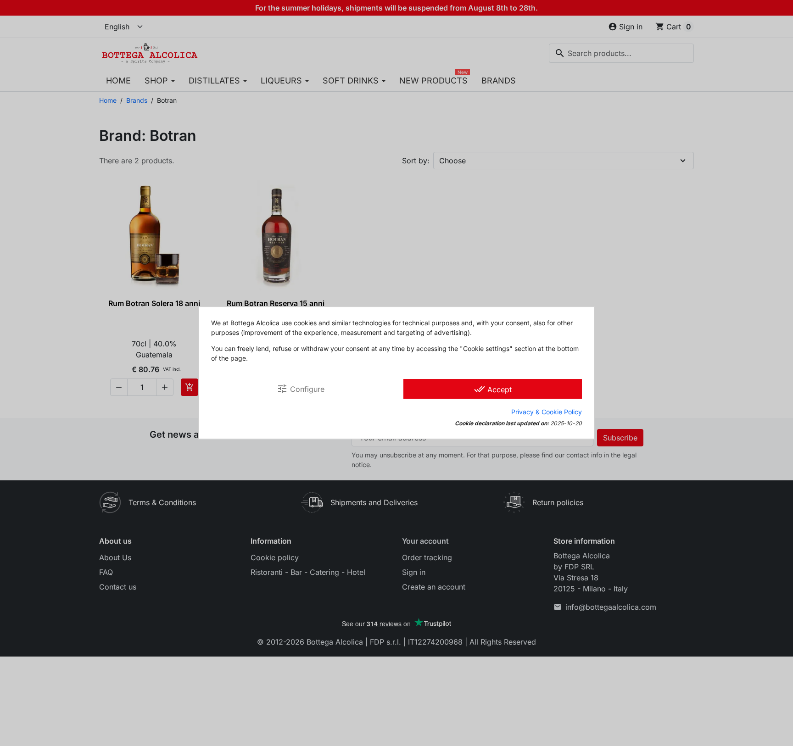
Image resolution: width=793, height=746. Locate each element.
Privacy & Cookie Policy (546, 412)
